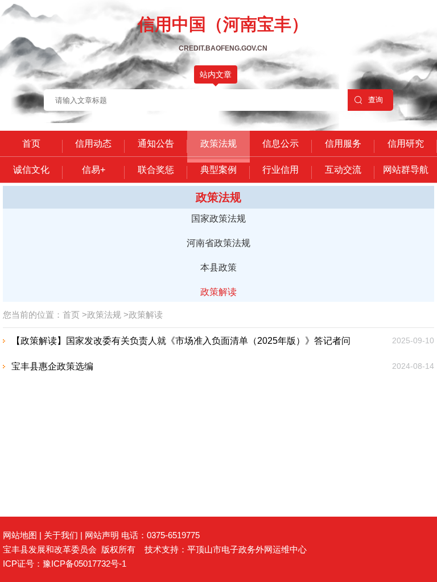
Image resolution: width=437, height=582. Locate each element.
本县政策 (218, 267)
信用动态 (93, 143)
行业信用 (280, 169)
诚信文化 (31, 169)
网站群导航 (405, 169)
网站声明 (102, 535)
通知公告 (156, 143)
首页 (31, 143)
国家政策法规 (218, 218)
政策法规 (218, 143)
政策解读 (218, 292)
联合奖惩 (156, 169)
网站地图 (20, 535)
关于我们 (61, 535)
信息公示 (280, 143)
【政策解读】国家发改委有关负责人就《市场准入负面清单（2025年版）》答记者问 (181, 341)
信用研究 (405, 143)
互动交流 (343, 169)
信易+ (93, 169)
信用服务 (343, 143)
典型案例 (218, 169)
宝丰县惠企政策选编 (52, 366)
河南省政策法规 (218, 243)
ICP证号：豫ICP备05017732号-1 (64, 563)
